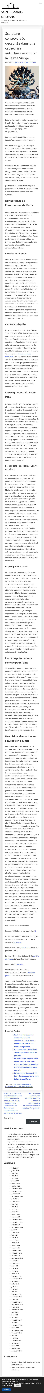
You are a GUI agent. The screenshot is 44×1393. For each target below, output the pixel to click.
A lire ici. (20, 964)
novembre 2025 (17, 1191)
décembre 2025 (17, 1189)
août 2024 (15, 1230)
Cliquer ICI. (25, 948)
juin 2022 (15, 1287)
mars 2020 (15, 1307)
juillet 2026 (15, 1171)
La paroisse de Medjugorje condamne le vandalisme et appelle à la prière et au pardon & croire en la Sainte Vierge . (23, 1144)
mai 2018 (15, 1315)
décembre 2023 (17, 1250)
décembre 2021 (17, 1294)
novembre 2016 (17, 1325)
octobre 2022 (16, 1281)
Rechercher (8, 1118)
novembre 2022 (17, 1279)
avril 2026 (15, 1178)
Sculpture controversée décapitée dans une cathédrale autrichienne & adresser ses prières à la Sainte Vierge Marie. (25, 1041)
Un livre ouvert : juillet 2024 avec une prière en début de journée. (25, 1052)
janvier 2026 (16, 1186)
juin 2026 (15, 1173)
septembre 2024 (17, 1227)
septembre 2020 (17, 1305)
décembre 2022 (17, 1276)
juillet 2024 (15, 1232)
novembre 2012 (17, 1333)
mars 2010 (15, 1346)
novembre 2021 (17, 1297)
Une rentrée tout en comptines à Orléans (21, 1134)
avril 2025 (15, 1209)
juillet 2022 (15, 1284)
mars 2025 (15, 1212)
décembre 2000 (17, 1351)
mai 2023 (15, 1268)
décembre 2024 (17, 1220)
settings (18, 1385)
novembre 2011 (17, 1341)
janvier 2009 (16, 1348)
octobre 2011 (16, 1343)
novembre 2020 (17, 1302)
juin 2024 (15, 1235)
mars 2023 (15, 1274)
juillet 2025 (15, 1201)
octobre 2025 (16, 1194)
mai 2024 (15, 1238)
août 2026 (15, 1168)
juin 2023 (15, 1266)
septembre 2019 (17, 1310)
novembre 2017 (17, 1320)
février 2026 (16, 1183)
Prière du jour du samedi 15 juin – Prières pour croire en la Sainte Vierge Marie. (26, 1076)
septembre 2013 (17, 1330)
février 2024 (16, 1245)
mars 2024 (15, 1243)
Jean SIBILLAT (31, 62)
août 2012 (15, 1335)
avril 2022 (15, 1292)
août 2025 (15, 1199)
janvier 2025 (16, 1217)
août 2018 (15, 1312)
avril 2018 (15, 1317)
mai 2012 (15, 1338)
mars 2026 (15, 1181)
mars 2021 (15, 1299)
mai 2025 (15, 1207)
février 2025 (16, 1214)
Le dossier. (18, 942)
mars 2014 (15, 1328)
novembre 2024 (17, 1222)
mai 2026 (15, 1176)
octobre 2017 (16, 1323)
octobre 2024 (16, 1225)
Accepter (6, 1389)
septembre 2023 (17, 1258)
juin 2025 (15, 1204)
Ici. (35, 931)
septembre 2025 (17, 1196)
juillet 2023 (15, 1263)
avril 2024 (15, 1240)
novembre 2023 (17, 1253)
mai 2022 (15, 1289)
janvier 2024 (16, 1248)
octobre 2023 (16, 1256)
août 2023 (15, 1261)
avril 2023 (15, 1271)
